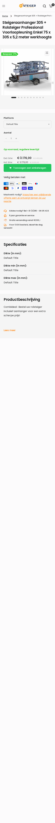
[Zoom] (47, 53)
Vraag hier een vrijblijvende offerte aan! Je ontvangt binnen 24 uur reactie (27, 198)
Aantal (8, 132)
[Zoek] (44, 6)
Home (5, 16)
